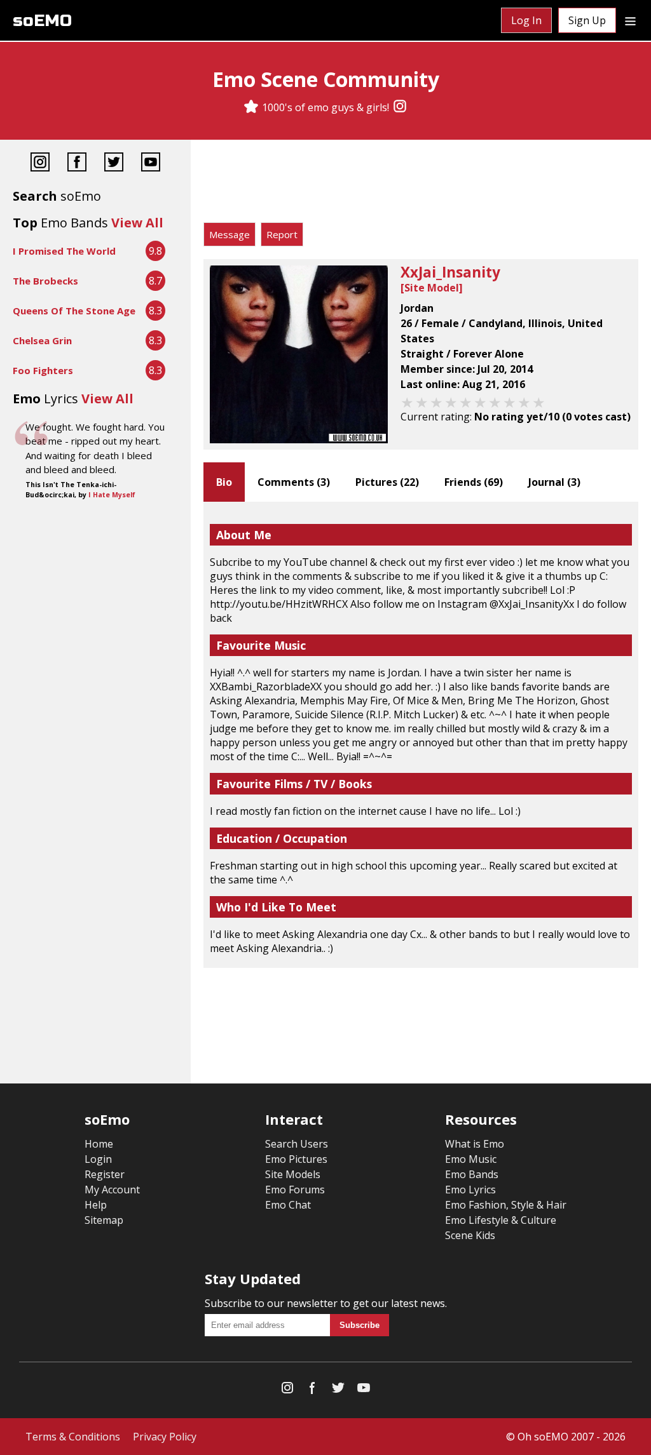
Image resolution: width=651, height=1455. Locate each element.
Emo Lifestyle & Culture (500, 1220)
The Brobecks (45, 280)
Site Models (292, 1174)
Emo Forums (295, 1190)
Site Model (431, 288)
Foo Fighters (43, 370)
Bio (224, 482)
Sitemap (104, 1220)
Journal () (554, 482)
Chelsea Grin (42, 340)
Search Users (296, 1144)
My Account (112, 1190)
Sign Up (587, 20)
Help (96, 1205)
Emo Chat (288, 1205)
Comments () (293, 482)
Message (229, 234)
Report (282, 234)
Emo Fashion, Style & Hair (505, 1205)
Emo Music (471, 1159)
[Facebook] (76, 163)
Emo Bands (471, 1174)
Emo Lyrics (470, 1190)
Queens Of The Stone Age (74, 310)
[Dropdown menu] (630, 20)
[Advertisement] (420, 184)
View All (137, 222)
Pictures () (387, 482)
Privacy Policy (164, 1437)
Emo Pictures (296, 1159)
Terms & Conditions (72, 1437)
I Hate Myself (111, 494)
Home (99, 1144)
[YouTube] (150, 163)
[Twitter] (113, 163)
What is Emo (474, 1144)
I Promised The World (64, 251)
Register (105, 1174)
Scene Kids (470, 1235)
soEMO (42, 20)
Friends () (473, 482)
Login (98, 1159)
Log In (526, 20)
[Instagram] (400, 107)
